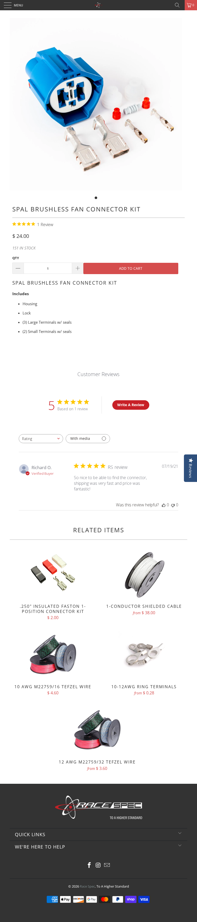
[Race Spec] (98, 5)
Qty (15, 258)
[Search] (179, 5)
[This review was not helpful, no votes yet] (173, 505)
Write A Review (130, 404)
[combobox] (41, 438)
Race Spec (87, 886)
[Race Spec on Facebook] (89, 865)
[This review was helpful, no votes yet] (163, 505)
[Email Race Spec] (107, 865)
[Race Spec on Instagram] (98, 865)
